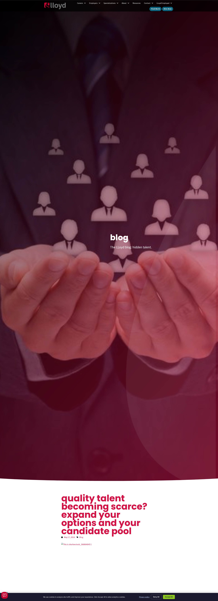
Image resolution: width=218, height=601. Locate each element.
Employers (95, 3)
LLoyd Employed (165, 3)
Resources (137, 3)
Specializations (112, 3)
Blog (81, 537)
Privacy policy (144, 597)
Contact (149, 3)
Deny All (156, 597)
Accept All (169, 597)
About (126, 3)
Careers (82, 3)
